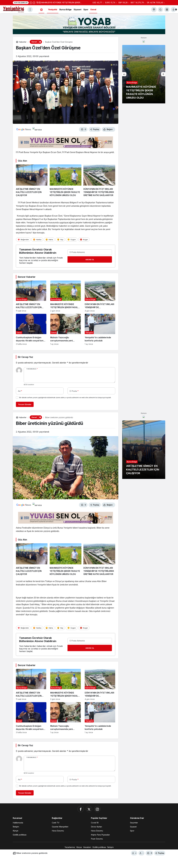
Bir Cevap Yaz (25, 357)
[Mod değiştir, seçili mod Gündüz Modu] (153, 9)
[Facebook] (81, 809)
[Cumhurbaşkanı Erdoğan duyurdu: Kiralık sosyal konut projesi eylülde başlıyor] (31, 329)
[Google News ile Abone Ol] (24, 129)
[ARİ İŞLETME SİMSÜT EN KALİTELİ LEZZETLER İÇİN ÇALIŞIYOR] (32, 180)
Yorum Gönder (24, 404)
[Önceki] (30, 2)
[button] (167, 9)
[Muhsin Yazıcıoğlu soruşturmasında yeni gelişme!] (65, 329)
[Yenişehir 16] (13, 9)
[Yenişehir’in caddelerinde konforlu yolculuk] (100, 329)
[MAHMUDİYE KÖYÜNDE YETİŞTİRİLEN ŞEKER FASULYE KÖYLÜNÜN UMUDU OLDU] (65, 180)
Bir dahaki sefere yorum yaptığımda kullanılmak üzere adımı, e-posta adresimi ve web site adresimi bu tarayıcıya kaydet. (65, 397)
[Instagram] (97, 809)
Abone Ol (89, 259)
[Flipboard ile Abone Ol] (37, 129)
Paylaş (161, 853)
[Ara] (160, 9)
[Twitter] (89, 809)
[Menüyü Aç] (30, 9)
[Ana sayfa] (41, 9)
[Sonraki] (34, 2)
